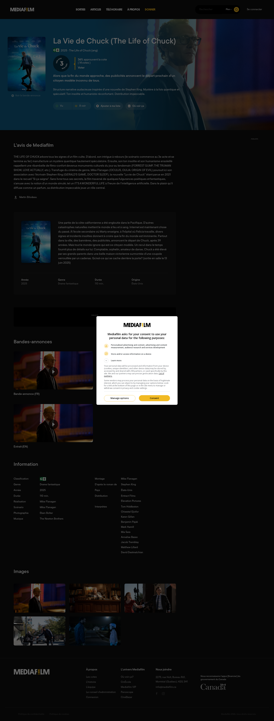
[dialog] (137, 360)
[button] (137, 360)
